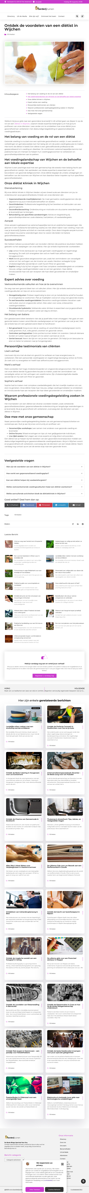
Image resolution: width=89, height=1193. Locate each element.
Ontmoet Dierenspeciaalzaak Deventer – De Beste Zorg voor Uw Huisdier (64, 773)
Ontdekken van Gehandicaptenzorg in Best (22, 913)
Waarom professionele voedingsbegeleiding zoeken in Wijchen (51, 108)
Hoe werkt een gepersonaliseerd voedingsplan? (44, 473)
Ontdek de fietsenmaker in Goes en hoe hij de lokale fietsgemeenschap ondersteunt (63, 1006)
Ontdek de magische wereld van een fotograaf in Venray (21, 959)
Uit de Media (22, 16)
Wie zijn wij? (34, 16)
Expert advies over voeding (37, 102)
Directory (11, 16)
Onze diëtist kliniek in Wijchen (39, 99)
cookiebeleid (48, 1180)
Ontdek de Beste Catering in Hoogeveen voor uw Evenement (22, 773)
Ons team (63, 1145)
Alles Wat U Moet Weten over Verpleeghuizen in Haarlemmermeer (21, 866)
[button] (62, 1164)
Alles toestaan (35, 1189)
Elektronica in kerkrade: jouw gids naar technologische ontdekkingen (63, 1098)
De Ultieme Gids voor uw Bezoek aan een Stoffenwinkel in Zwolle (64, 866)
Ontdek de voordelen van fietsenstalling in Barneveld (22, 1005)
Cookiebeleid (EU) (76, 1190)
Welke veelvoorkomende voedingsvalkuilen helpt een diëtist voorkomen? (44, 487)
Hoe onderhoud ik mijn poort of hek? (67, 583)
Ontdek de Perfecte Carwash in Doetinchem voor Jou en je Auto (60, 727)
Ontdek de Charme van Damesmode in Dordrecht (22, 820)
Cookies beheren (54, 1189)
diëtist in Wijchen (22, 124)
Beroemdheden (65, 1149)
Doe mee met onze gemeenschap (40, 111)
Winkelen (11, 34)
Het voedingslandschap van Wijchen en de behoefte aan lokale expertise (54, 96)
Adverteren (63, 1155)
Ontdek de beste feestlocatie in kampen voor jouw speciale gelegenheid (63, 1052)
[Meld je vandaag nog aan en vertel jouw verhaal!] (44, 657)
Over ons (63, 1142)
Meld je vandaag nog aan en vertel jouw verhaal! (44, 664)
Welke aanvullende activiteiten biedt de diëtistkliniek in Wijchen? (44, 494)
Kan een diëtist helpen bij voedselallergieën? (44, 480)
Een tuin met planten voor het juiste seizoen (69, 623)
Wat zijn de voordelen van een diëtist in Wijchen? (44, 467)
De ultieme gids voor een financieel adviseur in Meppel (61, 959)
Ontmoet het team (48, 16)
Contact (61, 16)
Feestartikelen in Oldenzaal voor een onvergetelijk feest (21, 1098)
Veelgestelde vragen (35, 113)
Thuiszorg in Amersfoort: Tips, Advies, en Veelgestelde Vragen (64, 820)
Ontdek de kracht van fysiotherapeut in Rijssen (63, 913)
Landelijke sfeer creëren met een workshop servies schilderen (19, 727)
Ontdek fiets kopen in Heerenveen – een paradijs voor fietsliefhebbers (22, 1052)
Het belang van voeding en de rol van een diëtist (45, 94)
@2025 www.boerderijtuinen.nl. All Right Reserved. (21, 1190)
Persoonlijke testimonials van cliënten (41, 105)
